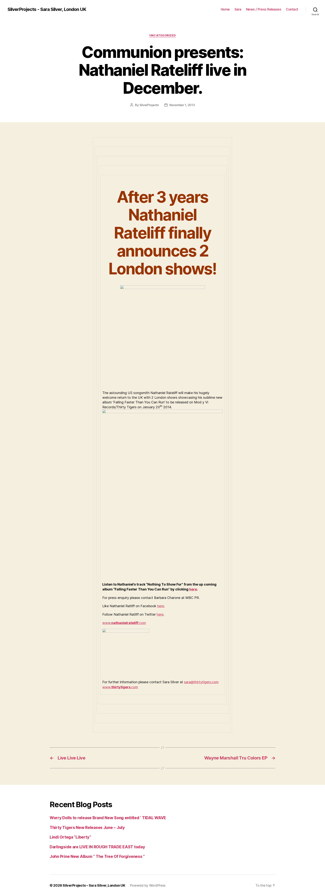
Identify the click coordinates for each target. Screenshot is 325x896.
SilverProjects (149, 105)
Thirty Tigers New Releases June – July (87, 827)
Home (225, 9)
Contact (292, 9)
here (193, 589)
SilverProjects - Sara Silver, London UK (47, 9)
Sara (238, 9)
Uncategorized (162, 35)
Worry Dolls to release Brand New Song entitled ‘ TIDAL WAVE (108, 817)
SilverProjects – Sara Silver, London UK (94, 885)
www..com (124, 623)
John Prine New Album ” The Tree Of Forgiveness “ (97, 856)
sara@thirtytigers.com (201, 682)
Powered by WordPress (148, 885)
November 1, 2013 (182, 105)
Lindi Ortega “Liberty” (70, 837)
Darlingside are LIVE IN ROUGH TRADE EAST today (97, 847)
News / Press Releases (263, 9)
